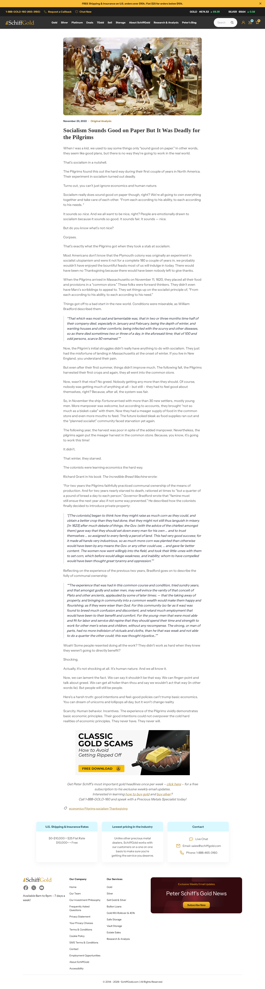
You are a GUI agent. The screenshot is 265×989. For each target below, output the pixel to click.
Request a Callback (60, 11)
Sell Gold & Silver (116, 900)
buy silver (164, 794)
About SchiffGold (79, 962)
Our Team (75, 893)
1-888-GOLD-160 (23, 11)
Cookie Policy (77, 936)
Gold (205, 11)
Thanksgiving (118, 808)
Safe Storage (114, 919)
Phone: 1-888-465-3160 (201, 852)
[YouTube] (42, 888)
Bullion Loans (114, 906)
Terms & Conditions (80, 929)
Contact (73, 949)
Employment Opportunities (84, 955)
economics (76, 808)
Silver (241, 11)
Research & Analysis (118, 939)
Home (72, 887)
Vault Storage (114, 926)
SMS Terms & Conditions (83, 942)
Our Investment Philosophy (84, 900)
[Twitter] (34, 888)
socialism (102, 808)
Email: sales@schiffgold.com (202, 846)
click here (174, 784)
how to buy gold (137, 794)
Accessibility (76, 968)
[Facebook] (26, 888)
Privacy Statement (79, 916)
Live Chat (201, 839)
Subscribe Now (196, 905)
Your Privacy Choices (81, 923)
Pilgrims (90, 808)
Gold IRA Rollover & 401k (121, 913)
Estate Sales (114, 932)
